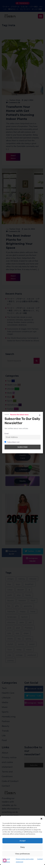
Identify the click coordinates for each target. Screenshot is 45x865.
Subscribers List (13, 442)
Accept (23, 841)
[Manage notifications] (5, 860)
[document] (22, 432)
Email (7, 433)
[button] (41, 819)
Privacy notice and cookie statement (25, 860)
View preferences (22, 854)
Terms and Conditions (6, 860)
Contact (40, 859)
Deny (22, 847)
